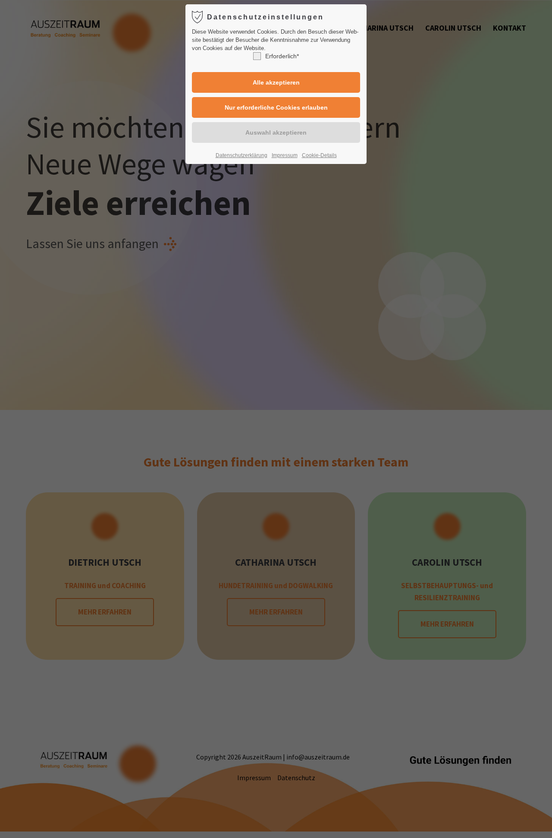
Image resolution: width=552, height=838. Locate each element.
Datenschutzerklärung (241, 155)
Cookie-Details (319, 155)
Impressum (285, 155)
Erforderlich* (282, 56)
